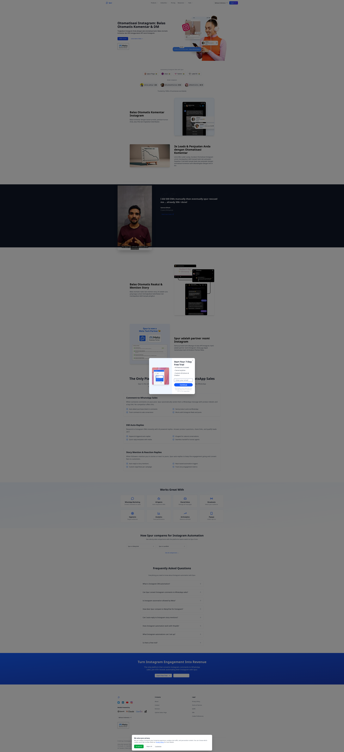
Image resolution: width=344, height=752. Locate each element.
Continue (183, 385)
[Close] (192, 360)
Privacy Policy (186, 391)
